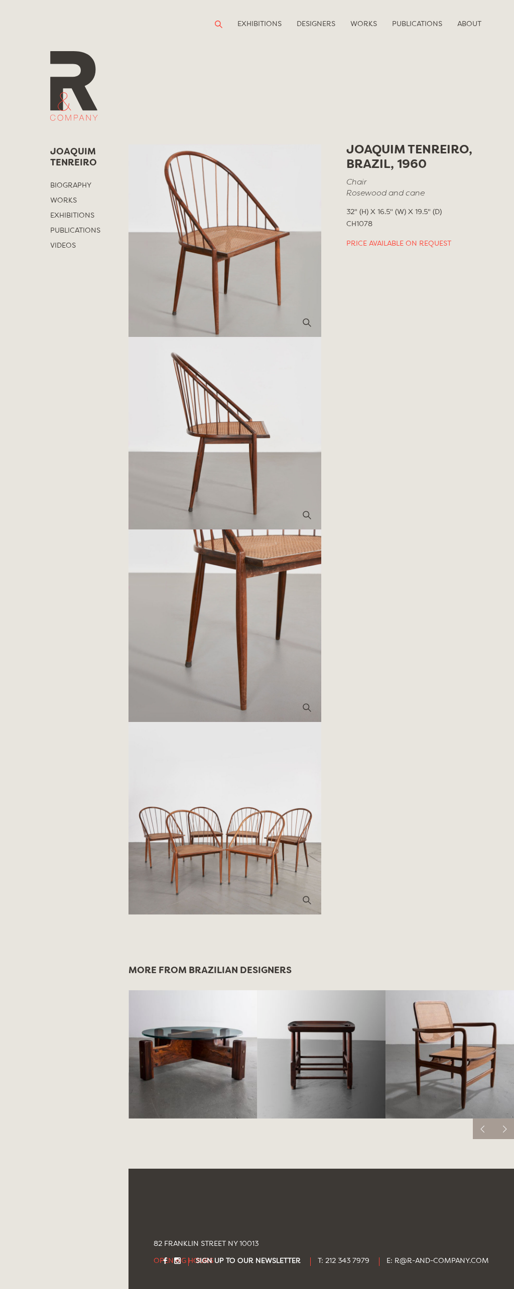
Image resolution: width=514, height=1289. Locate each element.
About (469, 24)
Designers (316, 24)
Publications (417, 24)
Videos (63, 245)
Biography (70, 185)
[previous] (483, 1129)
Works (363, 24)
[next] (503, 1129)
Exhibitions (259, 24)
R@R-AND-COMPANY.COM (442, 1261)
